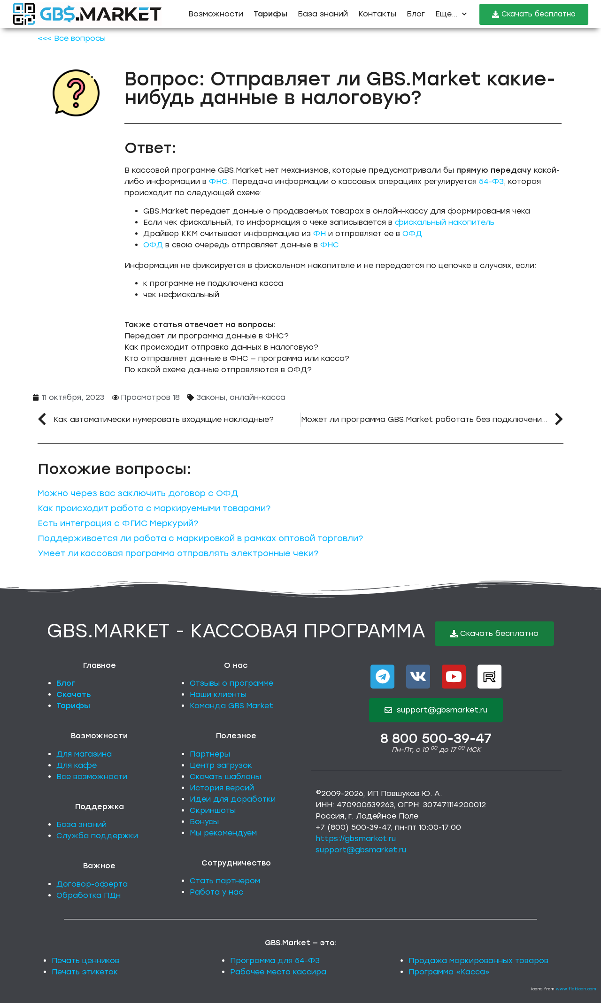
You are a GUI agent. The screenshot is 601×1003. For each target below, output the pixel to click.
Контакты (377, 13)
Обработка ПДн (88, 895)
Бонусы (204, 821)
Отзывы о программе (231, 683)
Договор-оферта (92, 884)
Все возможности (91, 776)
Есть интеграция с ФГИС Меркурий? (118, 523)
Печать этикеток (85, 971)
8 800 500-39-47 (436, 738)
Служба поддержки (97, 835)
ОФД (412, 233)
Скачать (73, 694)
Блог (416, 13)
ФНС (218, 181)
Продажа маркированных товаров (478, 960)
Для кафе (76, 765)
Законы (210, 397)
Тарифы (73, 705)
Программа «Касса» (449, 971)
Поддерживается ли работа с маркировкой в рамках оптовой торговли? (200, 538)
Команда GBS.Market (231, 705)
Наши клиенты (218, 694)
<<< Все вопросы (72, 38)
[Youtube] (454, 677)
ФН (319, 233)
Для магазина (84, 754)
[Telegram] (382, 677)
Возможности (215, 13)
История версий (222, 787)
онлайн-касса (257, 397)
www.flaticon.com (576, 988)
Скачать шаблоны (225, 776)
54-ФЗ (491, 181)
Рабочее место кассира (278, 971)
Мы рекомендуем (223, 832)
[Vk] (418, 677)
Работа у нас (216, 892)
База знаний (323, 13)
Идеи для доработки (233, 799)
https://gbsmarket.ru (356, 838)
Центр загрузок (221, 765)
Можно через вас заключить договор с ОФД (138, 493)
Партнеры (210, 754)
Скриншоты (213, 810)
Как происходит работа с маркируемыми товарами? (154, 508)
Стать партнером (225, 880)
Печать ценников (85, 960)
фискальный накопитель (444, 222)
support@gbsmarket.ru (361, 849)
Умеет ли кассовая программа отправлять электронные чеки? (178, 553)
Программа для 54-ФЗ (275, 960)
